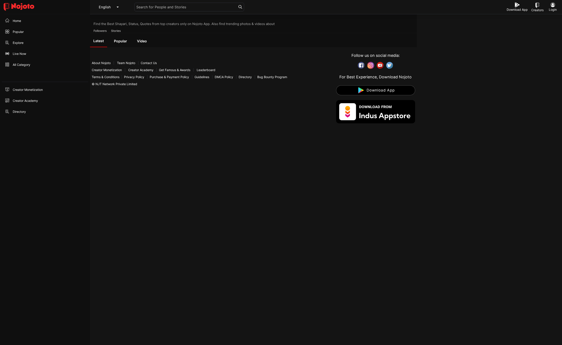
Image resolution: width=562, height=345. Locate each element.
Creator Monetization (107, 70)
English (105, 7)
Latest (98, 41)
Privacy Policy (134, 77)
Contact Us (149, 63)
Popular (120, 41)
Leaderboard (206, 70)
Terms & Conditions (105, 77)
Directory (245, 77)
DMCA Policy (224, 77)
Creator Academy (140, 70)
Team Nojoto (126, 63)
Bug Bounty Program (272, 77)
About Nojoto (102, 63)
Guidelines (202, 77)
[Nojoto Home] (45, 7)
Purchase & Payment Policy (169, 77)
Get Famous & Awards (174, 70)
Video (142, 41)
